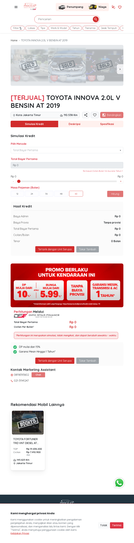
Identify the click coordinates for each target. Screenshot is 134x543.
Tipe (43, 28)
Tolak (103, 525)
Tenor (16, 241)
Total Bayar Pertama (24, 159)
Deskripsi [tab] (74, 124)
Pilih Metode (18, 143)
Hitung (115, 194)
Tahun (75, 28)
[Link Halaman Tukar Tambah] (113, 7)
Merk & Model (59, 28)
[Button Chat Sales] (118, 482)
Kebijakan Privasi (20, 533)
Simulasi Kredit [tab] (34, 124)
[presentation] (120, 69)
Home (14, 40)
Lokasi (31, 28)
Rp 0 (118, 216)
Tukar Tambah (87, 249)
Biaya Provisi (21, 222)
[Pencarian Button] (96, 19)
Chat (38, 374)
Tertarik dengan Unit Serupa (55, 360)
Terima (116, 525)
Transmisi (90, 28)
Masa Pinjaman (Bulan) (25, 187)
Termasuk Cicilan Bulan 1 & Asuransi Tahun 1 (102, 171)
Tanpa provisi (112, 222)
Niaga (102, 6)
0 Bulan (116, 241)
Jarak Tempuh (109, 28)
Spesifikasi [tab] (107, 124)
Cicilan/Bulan (21, 235)
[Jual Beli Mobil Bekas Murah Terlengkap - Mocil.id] (30, 6)
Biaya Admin (20, 216)
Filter (16, 28)
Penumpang (75, 6)
